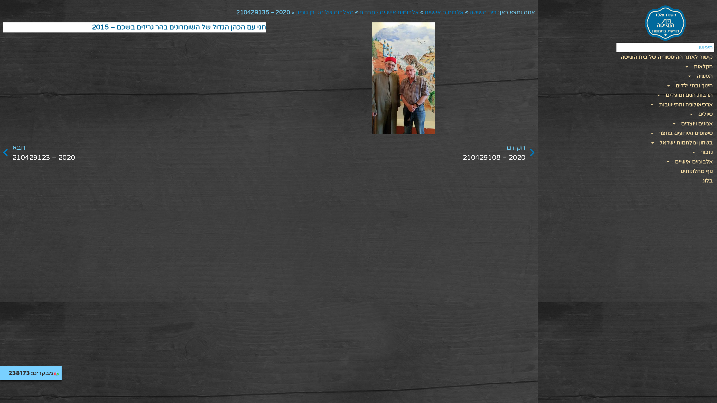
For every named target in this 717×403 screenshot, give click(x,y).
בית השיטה (483, 12)
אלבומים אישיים (444, 12)
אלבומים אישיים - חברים (389, 12)
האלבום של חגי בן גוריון (324, 12)
